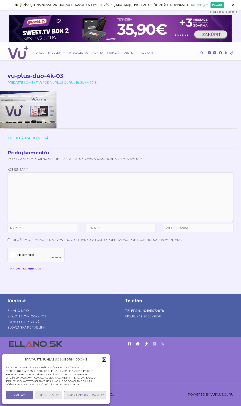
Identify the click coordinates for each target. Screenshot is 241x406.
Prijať (19, 395)
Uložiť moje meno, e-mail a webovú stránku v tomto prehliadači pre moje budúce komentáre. (97, 240)
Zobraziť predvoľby (85, 395)
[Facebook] (209, 53)
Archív (128, 52)
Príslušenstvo (78, 52)
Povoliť (217, 5)
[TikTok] (231, 53)
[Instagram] (215, 53)
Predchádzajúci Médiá (26, 138)
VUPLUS (39, 52)
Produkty (54, 52)
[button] (104, 359)
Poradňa (113, 52)
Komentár (18, 169)
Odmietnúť (48, 395)
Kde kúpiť (147, 52)
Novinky (98, 52)
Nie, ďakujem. (200, 5)
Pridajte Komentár (25, 82)
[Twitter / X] (226, 53)
